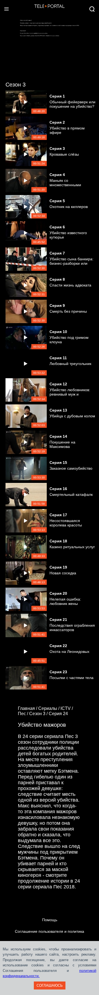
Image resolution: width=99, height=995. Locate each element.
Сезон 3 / (39, 713)
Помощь (49, 920)
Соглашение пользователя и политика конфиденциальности (49, 937)
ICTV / (67, 708)
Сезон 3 (16, 85)
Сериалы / (49, 708)
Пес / (23, 713)
